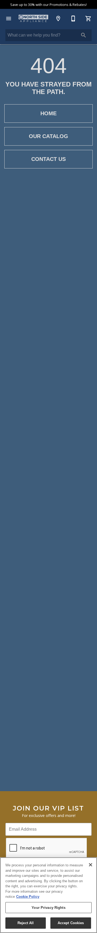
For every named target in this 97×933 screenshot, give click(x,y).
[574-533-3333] (73, 18)
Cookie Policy (27, 897)
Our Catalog (48, 136)
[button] (8, 18)
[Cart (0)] (88, 18)
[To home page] (33, 19)
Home (48, 113)
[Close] (90, 865)
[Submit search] (83, 35)
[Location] (58, 18)
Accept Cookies (71, 923)
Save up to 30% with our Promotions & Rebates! (48, 4)
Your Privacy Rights (48, 908)
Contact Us (48, 159)
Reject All (26, 923)
